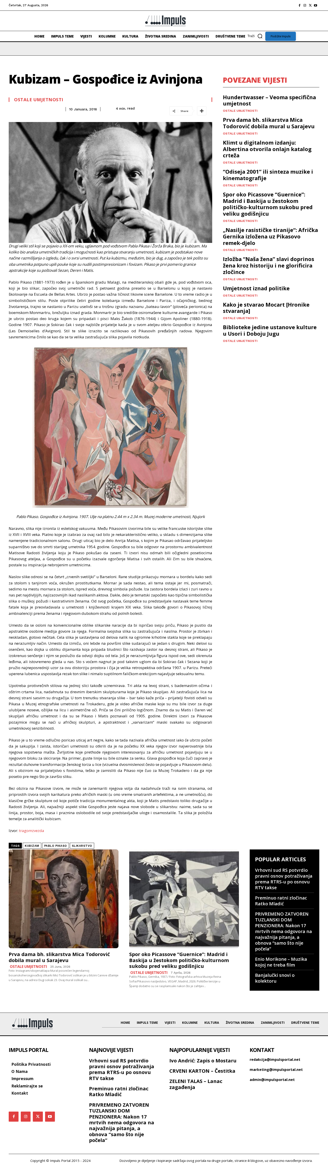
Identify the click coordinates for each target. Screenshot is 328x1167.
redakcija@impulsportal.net (275, 1059)
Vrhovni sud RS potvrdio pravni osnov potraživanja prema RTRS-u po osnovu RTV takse (283, 879)
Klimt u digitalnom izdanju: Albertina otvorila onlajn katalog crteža (267, 149)
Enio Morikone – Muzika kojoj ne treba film (281, 962)
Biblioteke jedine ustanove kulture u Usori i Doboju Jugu (270, 330)
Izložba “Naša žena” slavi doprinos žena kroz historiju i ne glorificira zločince (268, 265)
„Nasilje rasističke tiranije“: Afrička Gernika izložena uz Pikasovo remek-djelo (270, 236)
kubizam (32, 845)
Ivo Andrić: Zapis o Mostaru (203, 1060)
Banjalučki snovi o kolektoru (275, 978)
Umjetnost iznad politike (256, 288)
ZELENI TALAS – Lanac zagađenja (195, 1084)
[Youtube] (315, 5)
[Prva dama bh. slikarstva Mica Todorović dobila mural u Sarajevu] (63, 898)
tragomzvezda (31, 830)
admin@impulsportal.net (272, 1079)
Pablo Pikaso (55, 845)
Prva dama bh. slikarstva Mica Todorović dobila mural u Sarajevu (269, 123)
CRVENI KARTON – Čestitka (202, 1070)
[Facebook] (299, 5)
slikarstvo (82, 845)
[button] (256, 36)
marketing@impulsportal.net (276, 1069)
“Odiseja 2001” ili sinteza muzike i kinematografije (268, 175)
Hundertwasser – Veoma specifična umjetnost (269, 100)
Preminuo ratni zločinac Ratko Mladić (281, 901)
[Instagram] (304, 5)
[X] (310, 5)
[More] (201, 110)
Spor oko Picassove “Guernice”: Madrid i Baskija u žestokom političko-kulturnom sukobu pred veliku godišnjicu (268, 204)
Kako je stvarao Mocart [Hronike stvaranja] (266, 308)
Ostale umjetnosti (38, 99)
